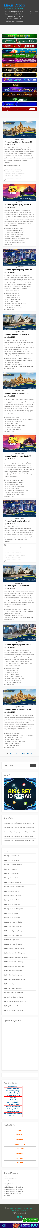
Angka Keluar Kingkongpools (14, 230)
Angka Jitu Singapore (12, 668)
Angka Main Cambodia (26, 168)
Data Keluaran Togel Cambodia (14, 174)
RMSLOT (20, 1130)
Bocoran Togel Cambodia (13, 170)
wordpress (7, 1195)
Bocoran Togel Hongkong (13, 299)
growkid (6, 1181)
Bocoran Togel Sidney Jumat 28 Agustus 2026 (18, 836)
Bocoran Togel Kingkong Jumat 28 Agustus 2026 (19, 827)
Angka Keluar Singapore (12, 670)
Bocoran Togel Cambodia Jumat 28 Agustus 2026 (19, 823)
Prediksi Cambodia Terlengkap (13, 1189)
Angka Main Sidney (10, 360)
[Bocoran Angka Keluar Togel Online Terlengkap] (14, 6)
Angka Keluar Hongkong (12, 295)
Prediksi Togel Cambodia (12, 176)
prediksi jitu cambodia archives (13, 1187)
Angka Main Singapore (11, 672)
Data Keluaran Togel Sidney (13, 364)
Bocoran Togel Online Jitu (13, 172)
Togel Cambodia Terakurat (13, 178)
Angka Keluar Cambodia (12, 168)
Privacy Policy (23, 1210)
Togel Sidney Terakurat (26, 366)
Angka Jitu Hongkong (13, 293)
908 (23, 753)
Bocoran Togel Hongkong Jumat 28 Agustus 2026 (19, 832)
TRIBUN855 (19, 1139)
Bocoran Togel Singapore (13, 676)
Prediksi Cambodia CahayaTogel (14, 1191)
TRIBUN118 (19, 1153)
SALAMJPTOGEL (19, 1144)
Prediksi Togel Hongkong (12, 305)
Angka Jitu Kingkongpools (14, 228)
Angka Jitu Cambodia (12, 166)
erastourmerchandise (10, 1179)
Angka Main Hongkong (12, 297)
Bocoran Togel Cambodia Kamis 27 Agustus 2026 (19, 841)
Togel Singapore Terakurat (13, 682)
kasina (6, 1177)
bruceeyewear (8, 1183)
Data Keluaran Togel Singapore (14, 678)
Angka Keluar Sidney (24, 358)
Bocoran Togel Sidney (12, 362)
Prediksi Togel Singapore (12, 680)
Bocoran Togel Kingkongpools (14, 235)
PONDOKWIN (20, 1149)
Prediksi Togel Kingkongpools (14, 241)
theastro (6, 1185)
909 (28, 753)
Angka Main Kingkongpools (13, 232)
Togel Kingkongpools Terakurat (15, 243)
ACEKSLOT (19, 1135)
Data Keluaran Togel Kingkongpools (16, 239)
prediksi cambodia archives (12, 1193)
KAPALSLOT (20, 1158)
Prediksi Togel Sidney (11, 366)
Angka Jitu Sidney (11, 358)
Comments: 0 (10, 180)
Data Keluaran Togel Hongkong (15, 303)
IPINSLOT (20, 1163)
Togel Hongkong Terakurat (13, 307)
